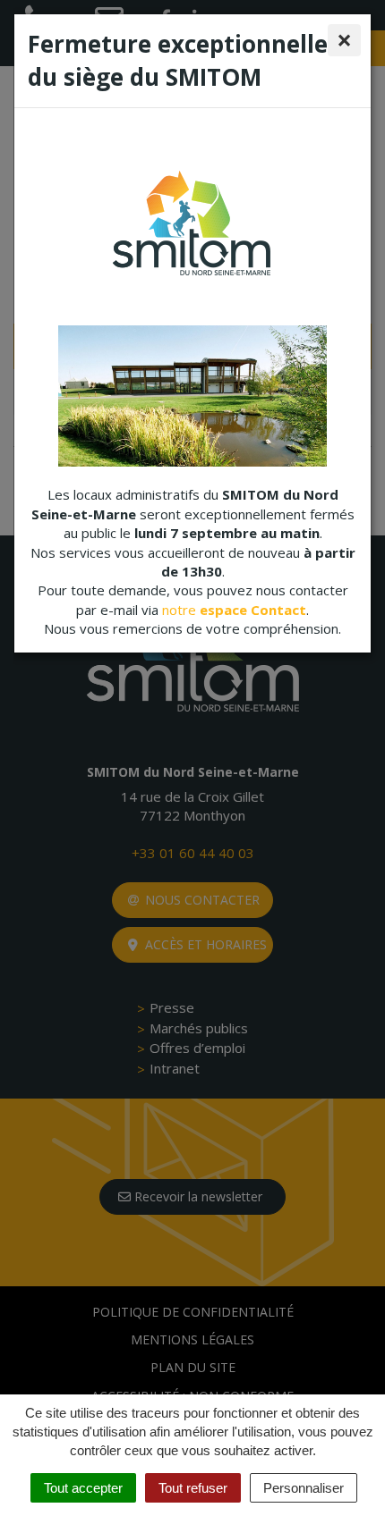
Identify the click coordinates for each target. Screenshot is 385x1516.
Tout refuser (192, 1487)
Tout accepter (83, 1487)
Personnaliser (303, 1487)
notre (234, 610)
